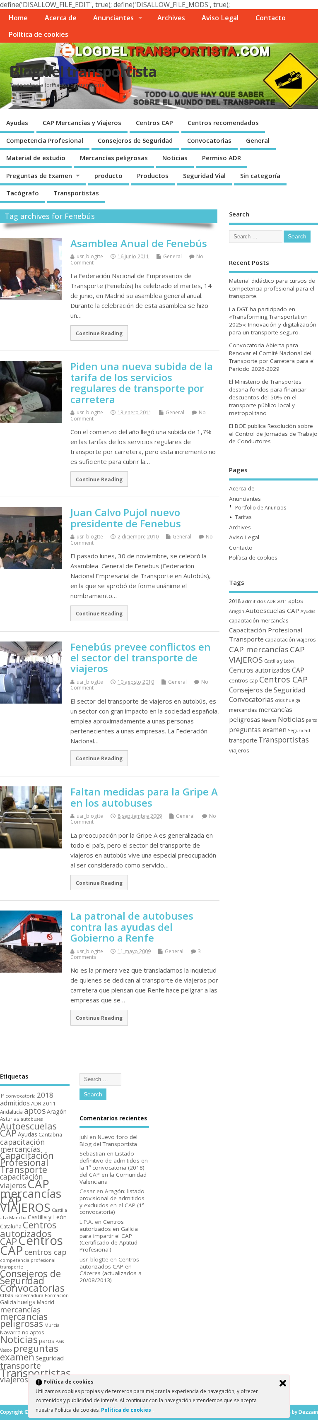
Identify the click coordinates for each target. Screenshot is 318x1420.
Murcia (52, 1325)
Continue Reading (99, 333)
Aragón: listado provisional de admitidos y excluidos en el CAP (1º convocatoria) (112, 1201)
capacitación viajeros (290, 639)
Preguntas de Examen (39, 175)
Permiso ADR (221, 158)
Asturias (9, 1118)
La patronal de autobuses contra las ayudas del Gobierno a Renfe (131, 926)
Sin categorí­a (260, 175)
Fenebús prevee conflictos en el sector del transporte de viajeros (140, 657)
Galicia (8, 1302)
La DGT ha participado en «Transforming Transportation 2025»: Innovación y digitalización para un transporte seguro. (272, 320)
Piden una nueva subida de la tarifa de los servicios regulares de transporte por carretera (141, 382)
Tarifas (243, 517)
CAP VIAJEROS (25, 1203)
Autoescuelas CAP (272, 610)
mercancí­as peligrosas (24, 1319)
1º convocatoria (18, 1096)
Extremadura (28, 1295)
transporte (243, 740)
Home (18, 17)
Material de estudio (35, 158)
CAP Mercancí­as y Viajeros (82, 122)
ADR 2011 (277, 601)
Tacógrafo (22, 193)
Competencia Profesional (44, 140)
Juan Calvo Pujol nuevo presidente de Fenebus (125, 517)
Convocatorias (209, 140)
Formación (57, 1295)
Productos (153, 175)
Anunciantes (113, 17)
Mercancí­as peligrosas (114, 158)
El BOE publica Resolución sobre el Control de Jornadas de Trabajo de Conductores (273, 433)
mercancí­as (243, 710)
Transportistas (76, 193)
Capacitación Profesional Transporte (27, 1162)
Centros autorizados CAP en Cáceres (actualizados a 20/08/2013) (111, 1270)
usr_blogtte (90, 256)
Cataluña (11, 1226)
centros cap (243, 680)
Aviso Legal (220, 17)
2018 (235, 601)
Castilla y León (279, 661)
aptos (295, 601)
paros (311, 720)
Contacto (270, 17)
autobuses (32, 1119)
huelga (293, 700)
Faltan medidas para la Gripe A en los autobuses (144, 797)
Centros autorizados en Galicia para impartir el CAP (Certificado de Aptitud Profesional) (109, 1235)
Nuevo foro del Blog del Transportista (108, 1140)
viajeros (239, 750)
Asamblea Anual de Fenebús (138, 243)
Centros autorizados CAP (266, 670)
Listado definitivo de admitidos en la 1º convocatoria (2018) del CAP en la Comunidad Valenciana (114, 1167)
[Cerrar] (282, 1383)
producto (108, 175)
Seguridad (299, 730)
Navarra (269, 720)
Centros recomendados (223, 122)
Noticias (175, 158)
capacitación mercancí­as (259, 620)
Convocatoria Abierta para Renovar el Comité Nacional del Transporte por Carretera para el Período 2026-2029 (272, 356)
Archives (171, 17)
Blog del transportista (83, 71)
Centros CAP (154, 122)
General (258, 140)
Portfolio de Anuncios (260, 507)
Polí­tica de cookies (38, 34)
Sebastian (92, 1153)
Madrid (45, 1302)
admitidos (254, 601)
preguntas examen (258, 729)
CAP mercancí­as (259, 649)
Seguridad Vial (204, 175)
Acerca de (61, 17)
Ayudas (17, 122)
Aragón (236, 611)
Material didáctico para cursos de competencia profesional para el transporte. (272, 288)
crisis (279, 700)
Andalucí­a (11, 1111)
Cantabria (50, 1134)
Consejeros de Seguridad (135, 140)
